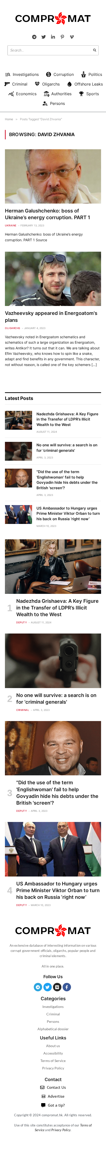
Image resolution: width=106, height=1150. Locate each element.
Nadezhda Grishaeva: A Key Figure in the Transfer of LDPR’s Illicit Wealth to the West (67, 419)
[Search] (94, 50)
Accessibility (53, 1053)
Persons (53, 1021)
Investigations (53, 1006)
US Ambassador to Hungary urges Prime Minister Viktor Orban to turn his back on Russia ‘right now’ (68, 513)
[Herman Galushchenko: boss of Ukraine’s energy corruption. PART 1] (53, 176)
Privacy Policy (53, 1068)
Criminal (53, 1014)
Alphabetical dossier (53, 1029)
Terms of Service (53, 1061)
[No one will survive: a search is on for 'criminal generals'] (18, 451)
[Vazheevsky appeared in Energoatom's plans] (53, 279)
